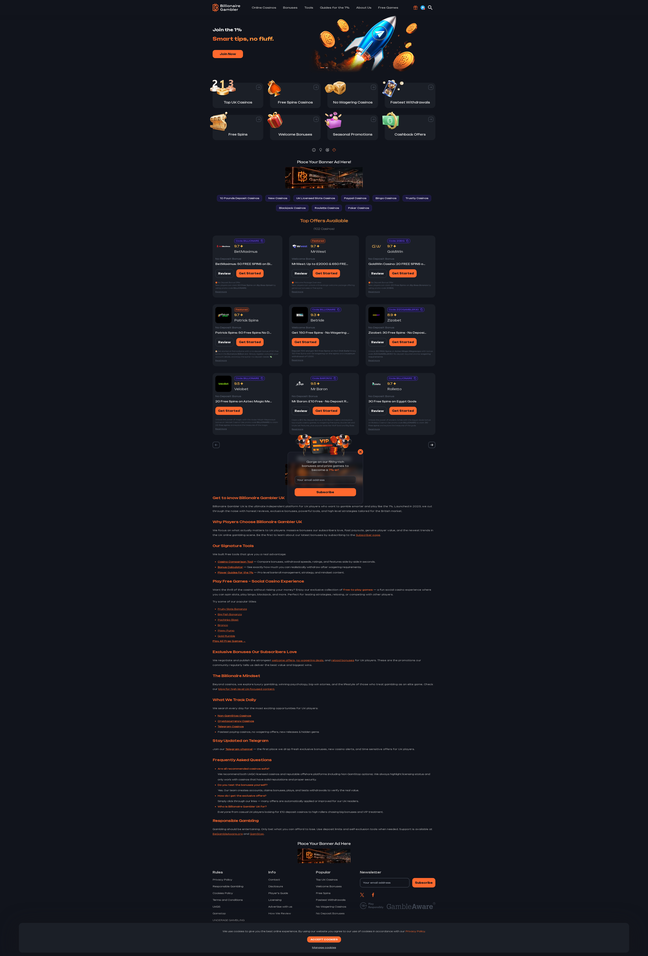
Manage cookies (324, 947)
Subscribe (325, 492)
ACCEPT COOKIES (324, 939)
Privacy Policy (415, 931)
